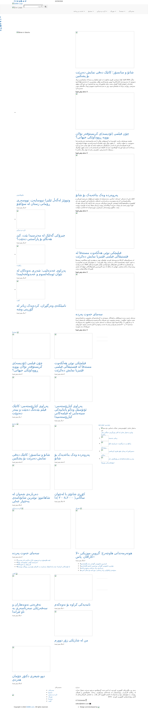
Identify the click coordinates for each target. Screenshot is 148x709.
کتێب (18, 300)
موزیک (112, 11)
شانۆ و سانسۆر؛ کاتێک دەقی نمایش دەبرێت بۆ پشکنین (105, 74)
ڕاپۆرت (19, 265)
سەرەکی (131, 11)
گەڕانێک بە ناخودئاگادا (24, 564)
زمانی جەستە (113, 438)
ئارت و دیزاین (101, 11)
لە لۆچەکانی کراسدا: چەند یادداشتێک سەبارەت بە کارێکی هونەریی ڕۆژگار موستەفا (43, 566)
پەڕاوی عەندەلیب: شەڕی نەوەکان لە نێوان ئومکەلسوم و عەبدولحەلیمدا (41, 272)
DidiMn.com (30, 707)
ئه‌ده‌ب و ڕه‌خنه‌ (79, 11)
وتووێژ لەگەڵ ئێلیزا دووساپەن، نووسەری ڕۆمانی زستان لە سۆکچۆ (43, 202)
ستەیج (90, 11)
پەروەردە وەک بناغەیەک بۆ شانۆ (97, 194)
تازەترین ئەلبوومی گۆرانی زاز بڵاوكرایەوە (94, 564)
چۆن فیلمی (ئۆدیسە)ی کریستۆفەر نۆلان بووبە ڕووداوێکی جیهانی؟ (102, 135)
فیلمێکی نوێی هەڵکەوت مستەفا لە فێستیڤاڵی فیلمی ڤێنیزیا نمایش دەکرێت (102, 254)
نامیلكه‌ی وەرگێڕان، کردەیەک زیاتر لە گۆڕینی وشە (41, 307)
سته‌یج (14, 424)
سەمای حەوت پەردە (89, 314)
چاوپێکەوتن (20, 195)
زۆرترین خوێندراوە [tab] (104, 425)
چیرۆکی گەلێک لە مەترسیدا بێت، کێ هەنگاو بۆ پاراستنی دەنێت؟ (41, 237)
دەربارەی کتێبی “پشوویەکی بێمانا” (28, 562)
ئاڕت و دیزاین (21, 230)
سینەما (121, 11)
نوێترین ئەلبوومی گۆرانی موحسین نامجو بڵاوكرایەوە (97, 566)
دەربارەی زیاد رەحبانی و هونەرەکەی (92, 568)
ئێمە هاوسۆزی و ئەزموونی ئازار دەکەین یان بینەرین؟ (34, 560)
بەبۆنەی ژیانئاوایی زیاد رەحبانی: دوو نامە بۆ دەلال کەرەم (98, 570)
